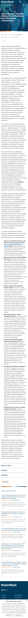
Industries (4, 475)
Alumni (3, 599)
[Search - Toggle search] (20, 2)
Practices (4, 470)
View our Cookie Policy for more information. (16, 612)
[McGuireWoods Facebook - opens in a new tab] (3, 590)
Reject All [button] (19, 615)
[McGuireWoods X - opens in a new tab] (5, 590)
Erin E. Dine (15, 37)
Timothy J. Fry (7, 37)
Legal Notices (18, 595)
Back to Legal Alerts (8, 5)
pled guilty (14, 82)
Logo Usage (18, 599)
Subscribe (5, 481)
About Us (3, 595)
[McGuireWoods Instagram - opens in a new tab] (7, 590)
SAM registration (16, 319)
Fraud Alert (18, 597)
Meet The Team (6, 465)
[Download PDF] (2, 41)
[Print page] (5, 41)
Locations (3, 597)
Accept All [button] (9, 615)
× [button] (26, 600)
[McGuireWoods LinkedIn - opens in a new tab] (1, 590)
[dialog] (14, 608)
